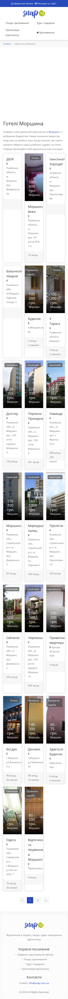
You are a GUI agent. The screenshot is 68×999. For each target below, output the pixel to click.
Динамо (34, 749)
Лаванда (55, 414)
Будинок (34, 319)
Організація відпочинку (12, 32)
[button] (38, 177)
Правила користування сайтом (35, 954)
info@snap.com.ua (39, 983)
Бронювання (46, 32)
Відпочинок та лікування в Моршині (37, 850)
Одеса (11, 840)
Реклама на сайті (46, 3)
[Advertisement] (34, 83)
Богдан (11, 749)
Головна (7, 43)
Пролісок (56, 526)
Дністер (12, 414)
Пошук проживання (17, 23)
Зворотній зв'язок (23, 3)
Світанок (13, 638)
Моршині (54, 131)
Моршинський (17, 526)
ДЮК (10, 159)
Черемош (35, 638)
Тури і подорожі (46, 23)
